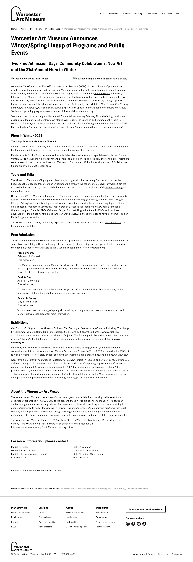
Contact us (176, 554)
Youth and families (47, 522)
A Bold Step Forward (106, 522)
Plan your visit (19, 507)
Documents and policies (77, 526)
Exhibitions (16, 517)
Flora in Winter (102, 93)
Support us (102, 507)
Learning (43, 507)
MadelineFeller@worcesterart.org (29, 453)
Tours (41, 512)
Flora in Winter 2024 (26, 135)
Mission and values (75, 512)
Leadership (71, 517)
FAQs (13, 526)
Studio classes (45, 517)
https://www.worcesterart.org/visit (29, 427)
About (69, 507)
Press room (163, 554)
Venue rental (139, 554)
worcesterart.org (84, 111)
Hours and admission (21, 512)
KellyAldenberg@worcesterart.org (91, 453)
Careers (151, 554)
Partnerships (72, 522)
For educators (45, 526)
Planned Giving (103, 526)
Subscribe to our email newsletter (146, 509)
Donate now (101, 517)
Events (14, 522)
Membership (102, 512)
